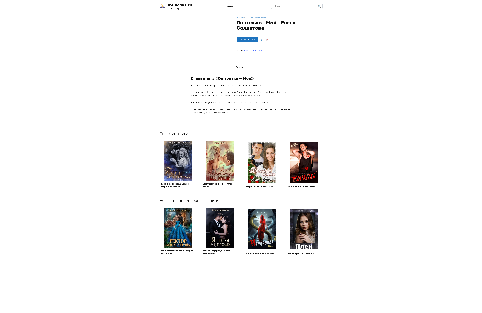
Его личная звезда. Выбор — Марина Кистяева (176, 185)
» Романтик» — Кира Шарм (301, 187)
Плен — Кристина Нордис (300, 253)
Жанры (230, 6)
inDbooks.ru (180, 5)
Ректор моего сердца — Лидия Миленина (177, 252)
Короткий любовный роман (256, 18)
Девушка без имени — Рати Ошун (217, 185)
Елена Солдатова (253, 50)
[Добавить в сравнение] (266, 39)
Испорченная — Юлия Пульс (259, 253)
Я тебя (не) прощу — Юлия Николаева (216, 252)
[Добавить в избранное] (261, 39)
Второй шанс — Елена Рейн (259, 187)
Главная (240, 18)
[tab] (241, 67)
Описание (241, 67)
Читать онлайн (247, 39)
